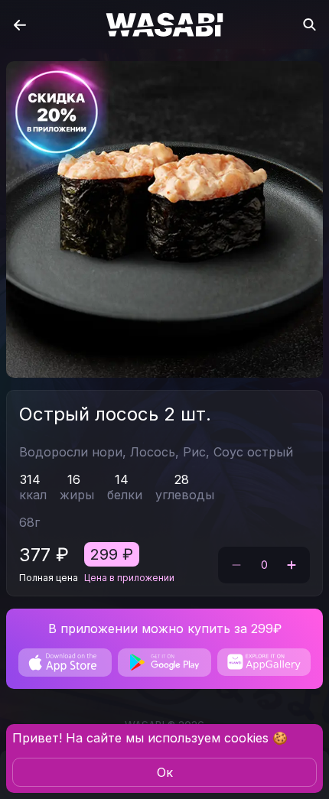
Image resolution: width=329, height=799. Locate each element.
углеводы (184, 494)
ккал (33, 494)
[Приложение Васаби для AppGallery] (264, 662)
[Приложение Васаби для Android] (164, 662)
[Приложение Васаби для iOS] (65, 662)
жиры (77, 494)
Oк (165, 772)
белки (124, 494)
